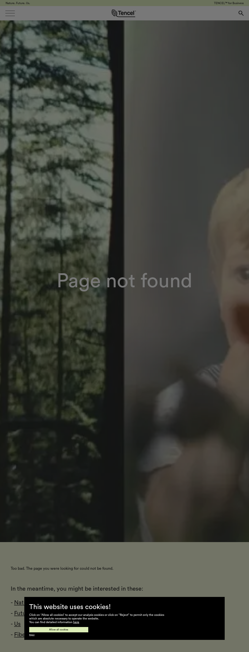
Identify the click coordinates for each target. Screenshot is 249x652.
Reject (32, 635)
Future (22, 613)
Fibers (22, 635)
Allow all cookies (58, 629)
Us (17, 624)
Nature (23, 603)
